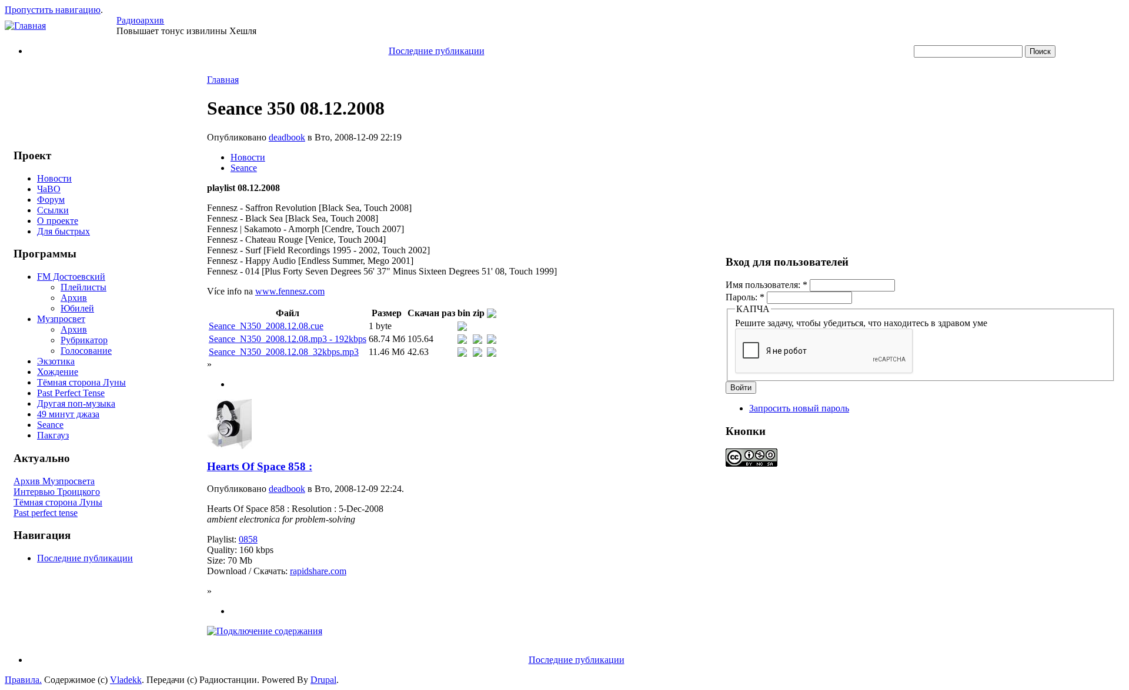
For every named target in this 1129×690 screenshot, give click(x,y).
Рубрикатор (84, 340)
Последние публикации (437, 51)
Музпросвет (61, 319)
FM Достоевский (71, 277)
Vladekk (126, 680)
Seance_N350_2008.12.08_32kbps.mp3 (284, 352)
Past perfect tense (46, 513)
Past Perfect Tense (71, 393)
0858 (248, 539)
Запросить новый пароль (799, 408)
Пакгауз (53, 435)
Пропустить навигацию (53, 10)
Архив (74, 298)
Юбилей (77, 308)
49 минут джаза (68, 414)
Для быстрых (63, 231)
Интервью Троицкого (57, 492)
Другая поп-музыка (76, 403)
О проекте (57, 221)
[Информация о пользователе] (229, 446)
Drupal (323, 680)
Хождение (57, 372)
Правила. (23, 680)
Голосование (86, 351)
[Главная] (25, 26)
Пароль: (745, 297)
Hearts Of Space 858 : (259, 466)
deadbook (287, 137)
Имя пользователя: (766, 285)
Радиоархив (140, 20)
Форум (51, 200)
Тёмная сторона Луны (81, 382)
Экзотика (56, 361)
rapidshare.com (318, 571)
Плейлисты (83, 287)
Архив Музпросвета (54, 481)
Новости (54, 178)
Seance (50, 425)
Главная (223, 80)
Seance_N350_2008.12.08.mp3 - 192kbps (287, 339)
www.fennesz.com (290, 291)
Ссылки (53, 210)
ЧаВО (49, 189)
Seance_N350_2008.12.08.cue (266, 326)
